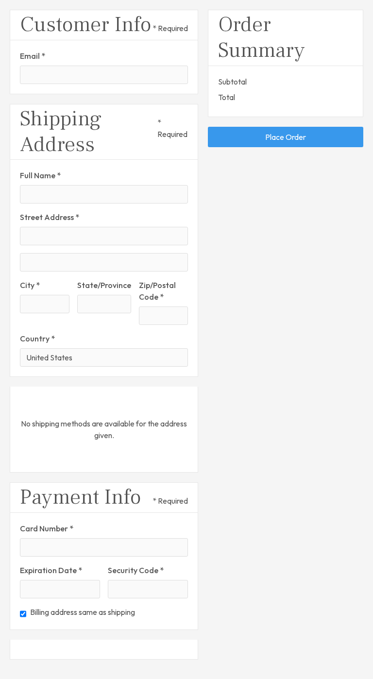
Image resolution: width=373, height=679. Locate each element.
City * (30, 285)
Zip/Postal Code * (157, 291)
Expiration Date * (51, 570)
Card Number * (46, 528)
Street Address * (49, 217)
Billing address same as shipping (82, 612)
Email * (32, 56)
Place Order (285, 137)
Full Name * (40, 175)
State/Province (104, 285)
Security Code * (136, 570)
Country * (37, 338)
